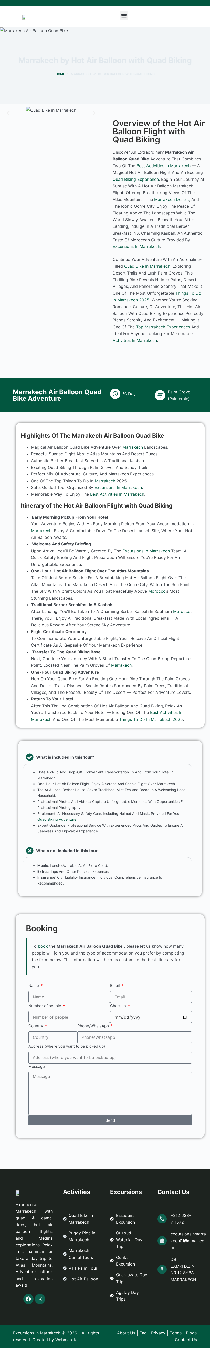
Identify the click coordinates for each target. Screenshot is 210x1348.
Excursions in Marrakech (136, 246)
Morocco (157, 591)
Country (36, 1025)
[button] (124, 15)
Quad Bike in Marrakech (147, 266)
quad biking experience (136, 179)
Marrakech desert (171, 199)
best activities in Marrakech (163, 165)
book (43, 946)
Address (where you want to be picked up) (66, 1046)
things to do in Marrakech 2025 (151, 719)
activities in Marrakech (135, 340)
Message (36, 1066)
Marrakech (132, 447)
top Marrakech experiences (163, 326)
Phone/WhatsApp (93, 1025)
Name (34, 985)
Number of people (45, 1005)
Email (115, 985)
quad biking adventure (56, 819)
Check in (118, 1005)
